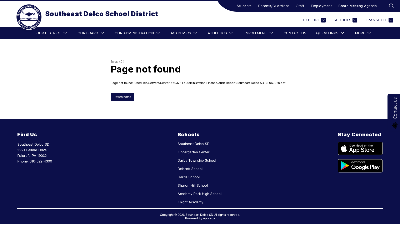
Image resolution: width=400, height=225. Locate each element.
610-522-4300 (41, 161)
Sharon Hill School (193, 185)
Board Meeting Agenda (357, 6)
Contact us (395, 108)
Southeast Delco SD (194, 144)
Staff (300, 6)
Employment (321, 6)
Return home (122, 97)
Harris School (189, 177)
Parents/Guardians (274, 6)
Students (244, 6)
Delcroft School (190, 169)
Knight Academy (190, 202)
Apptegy (209, 218)
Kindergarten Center (194, 152)
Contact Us (295, 33)
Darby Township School (197, 160)
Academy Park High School (199, 194)
